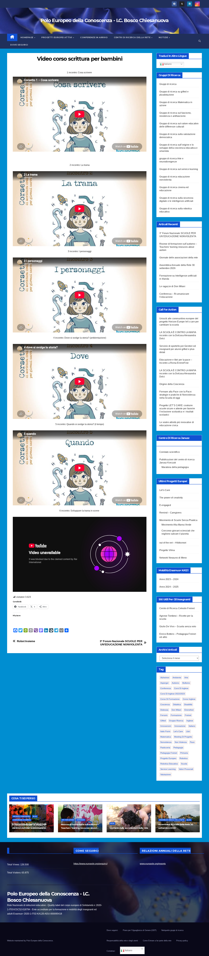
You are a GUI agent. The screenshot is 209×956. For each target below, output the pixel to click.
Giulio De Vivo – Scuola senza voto (177, 626)
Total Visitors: (14, 872)
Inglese (190, 720)
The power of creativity (171, 497)
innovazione (179, 726)
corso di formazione (170, 699)
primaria (184, 753)
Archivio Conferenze (21, 816)
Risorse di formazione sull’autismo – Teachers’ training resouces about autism (178, 247)
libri (188, 731)
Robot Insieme (26, 641)
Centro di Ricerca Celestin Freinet (177, 608)
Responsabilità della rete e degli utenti (122, 941)
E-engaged (165, 505)
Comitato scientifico (169, 452)
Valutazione (165, 774)
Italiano (168, 64)
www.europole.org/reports (153, 863)
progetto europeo (168, 758)
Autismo (175, 683)
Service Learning (168, 769)
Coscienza (165, 704)
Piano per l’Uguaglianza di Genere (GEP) (139, 930)
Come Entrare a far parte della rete (157, 941)
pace (192, 742)
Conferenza (165, 688)
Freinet (188, 715)
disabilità (188, 704)
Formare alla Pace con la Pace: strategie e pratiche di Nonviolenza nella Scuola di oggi (177, 394)
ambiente (177, 677)
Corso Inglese (189, 699)
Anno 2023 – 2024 (168, 579)
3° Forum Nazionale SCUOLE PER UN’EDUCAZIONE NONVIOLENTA (121, 643)
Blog (35, 816)
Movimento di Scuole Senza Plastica (178, 520)
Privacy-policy (182, 941)
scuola (184, 764)
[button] (199, 41)
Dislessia (164, 710)
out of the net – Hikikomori (172, 542)
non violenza (181, 742)
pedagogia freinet (168, 753)
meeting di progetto (183, 737)
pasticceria (165, 747)
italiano (192, 726)
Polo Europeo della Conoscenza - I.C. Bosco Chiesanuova (104, 20)
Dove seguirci (19, 45)
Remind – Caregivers (170, 512)
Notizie (164, 37)
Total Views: (13, 864)
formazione (176, 715)
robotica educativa (169, 764)
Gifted (163, 720)
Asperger (164, 683)
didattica (177, 704)
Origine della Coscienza (171, 384)
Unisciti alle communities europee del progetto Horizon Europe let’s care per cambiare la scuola (179, 321)
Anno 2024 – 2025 (168, 587)
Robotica (184, 758)
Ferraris (163, 715)
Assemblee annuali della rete (171, 820)
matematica (165, 737)
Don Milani (176, 710)
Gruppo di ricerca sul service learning (178, 169)
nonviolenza (165, 742)
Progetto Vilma (167, 550)
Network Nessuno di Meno (173, 558)
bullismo (186, 683)
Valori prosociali (186, 769)
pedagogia (178, 747)
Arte (186, 677)
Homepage (27, 37)
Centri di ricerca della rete (132, 37)
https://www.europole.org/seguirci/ (90, 863)
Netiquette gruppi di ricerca (172, 930)
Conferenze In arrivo (94, 37)
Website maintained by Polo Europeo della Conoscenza (30, 941)
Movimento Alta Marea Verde (176, 524)
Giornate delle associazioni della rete (178, 257)
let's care (178, 731)
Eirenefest (189, 710)
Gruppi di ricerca (167, 84)
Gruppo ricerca (176, 720)
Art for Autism (68, 820)
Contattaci (111, 951)
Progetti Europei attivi (57, 37)
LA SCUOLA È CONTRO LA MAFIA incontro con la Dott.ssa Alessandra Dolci (177, 335)
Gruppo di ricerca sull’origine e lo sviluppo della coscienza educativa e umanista (178, 148)
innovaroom (165, 726)
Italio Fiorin (165, 731)
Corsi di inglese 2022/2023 (172, 694)
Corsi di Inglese (181, 688)
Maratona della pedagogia (175, 467)
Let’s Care (164, 490)
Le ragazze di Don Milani (172, 286)
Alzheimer (164, 677)
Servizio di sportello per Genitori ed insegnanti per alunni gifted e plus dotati (177, 349)
